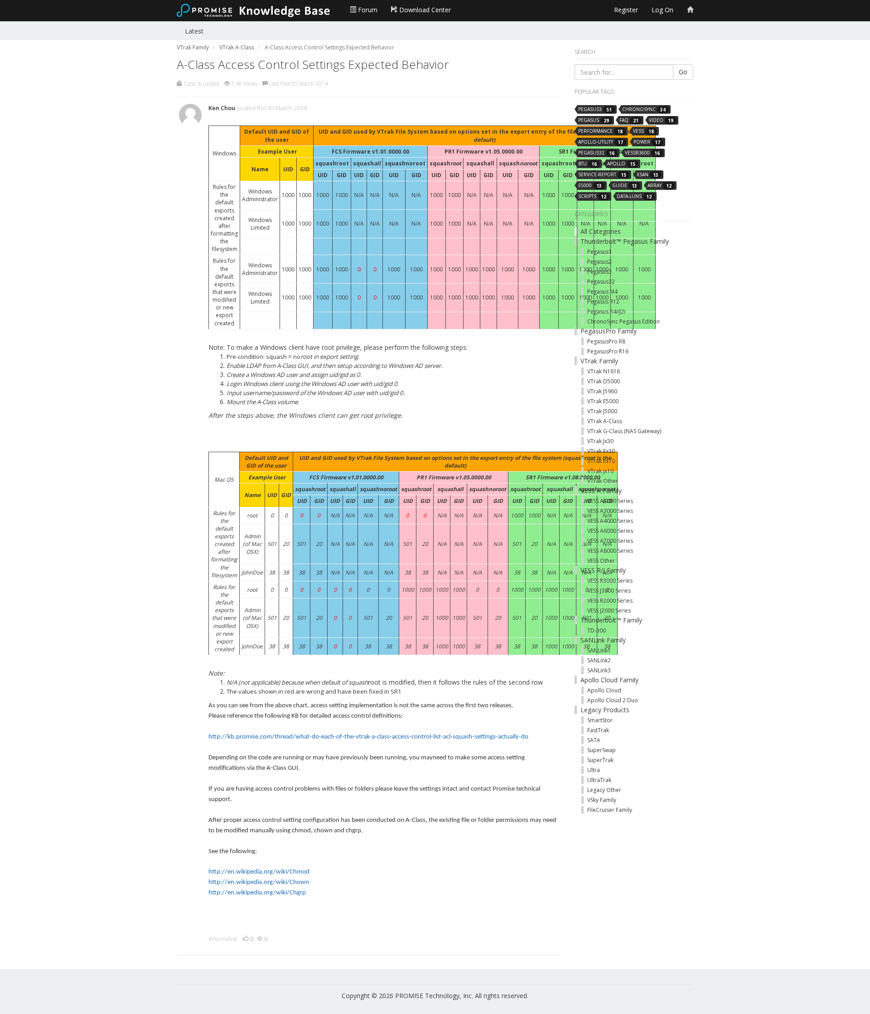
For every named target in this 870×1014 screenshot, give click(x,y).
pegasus (593, 120)
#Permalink (222, 939)
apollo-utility (600, 142)
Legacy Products (604, 709)
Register (626, 9)
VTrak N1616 (603, 371)
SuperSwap (601, 750)
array (660, 185)
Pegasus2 (599, 262)
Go (683, 72)
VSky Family (601, 800)
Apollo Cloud (604, 690)
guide (624, 185)
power (646, 142)
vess (643, 131)
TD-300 (596, 630)
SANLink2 (599, 660)
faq (628, 120)
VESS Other (601, 561)
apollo (621, 163)
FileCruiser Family (609, 810)
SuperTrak (600, 760)
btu (587, 163)
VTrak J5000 (602, 411)
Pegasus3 (599, 271)
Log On (662, 9)
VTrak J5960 (602, 391)
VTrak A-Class (604, 421)
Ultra (593, 770)
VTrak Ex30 (601, 451)
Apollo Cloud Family (609, 680)
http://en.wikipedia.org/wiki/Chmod (258, 872)
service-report (602, 174)
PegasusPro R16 (607, 351)
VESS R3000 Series (610, 580)
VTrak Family (599, 361)
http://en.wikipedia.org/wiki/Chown (258, 882)
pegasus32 (596, 153)
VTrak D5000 (603, 381)
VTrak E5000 (603, 401)
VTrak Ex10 (601, 461)
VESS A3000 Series (610, 511)
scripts (592, 196)
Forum (366, 9)
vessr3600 (642, 153)
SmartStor (600, 720)
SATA (593, 740)
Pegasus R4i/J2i (606, 311)
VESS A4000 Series (610, 521)
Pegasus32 (601, 281)
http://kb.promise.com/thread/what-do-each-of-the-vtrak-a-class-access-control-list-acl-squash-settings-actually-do (368, 737)
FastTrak (598, 730)
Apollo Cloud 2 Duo (612, 700)
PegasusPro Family (608, 331)
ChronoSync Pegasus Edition (623, 321)
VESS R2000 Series (610, 600)
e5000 (590, 185)
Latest (194, 31)
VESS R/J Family (603, 570)
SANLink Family (603, 640)
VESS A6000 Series (610, 531)
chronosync (644, 109)
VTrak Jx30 (600, 441)
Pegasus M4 (602, 291)
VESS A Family (601, 490)
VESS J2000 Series (609, 610)
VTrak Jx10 (600, 471)
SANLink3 (599, 670)
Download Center (424, 9)
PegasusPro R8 (606, 341)
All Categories (600, 231)
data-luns (634, 196)
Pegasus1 (599, 252)
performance (600, 131)
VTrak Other (602, 481)
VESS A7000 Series (610, 541)
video (661, 120)
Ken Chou (221, 108)
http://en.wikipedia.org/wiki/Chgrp (257, 892)
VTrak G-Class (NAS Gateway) (624, 431)
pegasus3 (595, 109)
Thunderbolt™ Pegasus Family (624, 241)
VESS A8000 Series (610, 551)
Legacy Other (604, 790)
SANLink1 (599, 650)
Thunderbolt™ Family (611, 620)
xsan (647, 174)
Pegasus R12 (603, 301)
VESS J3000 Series (609, 590)
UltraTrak (599, 780)
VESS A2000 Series (610, 501)
